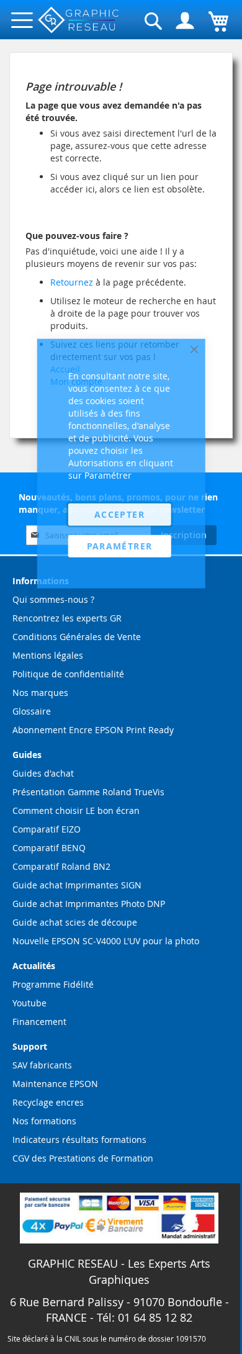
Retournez (71, 282)
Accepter (119, 514)
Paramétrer (120, 545)
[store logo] (79, 20)
